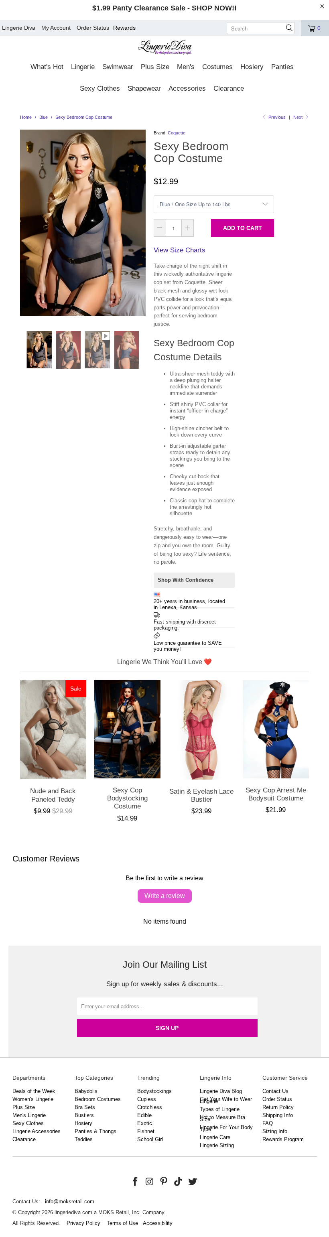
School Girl (150, 1139)
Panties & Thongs (95, 1131)
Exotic (144, 1123)
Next (298, 117)
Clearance (24, 1139)
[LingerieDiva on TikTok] (179, 1182)
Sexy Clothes (28, 1123)
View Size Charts (179, 250)
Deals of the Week (33, 1091)
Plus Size (23, 1107)
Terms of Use (122, 1223)
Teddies (84, 1139)
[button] (47, 67)
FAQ (267, 1123)
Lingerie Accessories (36, 1131)
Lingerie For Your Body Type (226, 1128)
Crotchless (149, 1107)
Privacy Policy (83, 1223)
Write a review (164, 895)
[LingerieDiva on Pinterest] (164, 1182)
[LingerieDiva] (165, 48)
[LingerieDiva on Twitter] (193, 1182)
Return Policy (278, 1107)
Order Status (93, 27)
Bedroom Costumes (98, 1099)
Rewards (124, 27)
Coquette (176, 132)
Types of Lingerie (220, 1109)
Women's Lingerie (32, 1099)
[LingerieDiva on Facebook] (136, 1182)
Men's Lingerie (29, 1115)
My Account (56, 27)
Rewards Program (283, 1139)
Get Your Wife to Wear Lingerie (226, 1100)
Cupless (146, 1099)
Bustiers (84, 1115)
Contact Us (275, 1091)
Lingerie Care (215, 1137)
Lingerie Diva (18, 27)
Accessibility (158, 1223)
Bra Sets (85, 1107)
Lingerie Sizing (217, 1145)
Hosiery (83, 1123)
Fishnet (145, 1131)
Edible (144, 1115)
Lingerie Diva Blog (221, 1091)
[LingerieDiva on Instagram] (150, 1182)
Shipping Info (277, 1115)
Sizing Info (274, 1131)
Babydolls (86, 1091)
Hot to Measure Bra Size (222, 1118)
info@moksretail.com (69, 1201)
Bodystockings (154, 1091)
